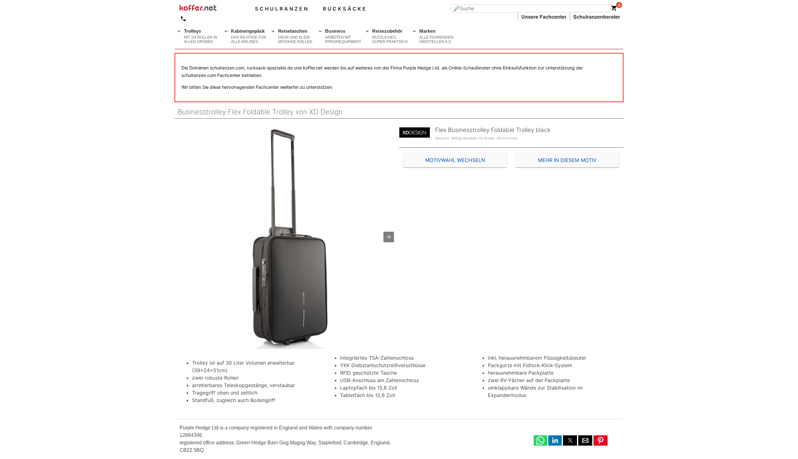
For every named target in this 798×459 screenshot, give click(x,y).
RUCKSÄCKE (345, 9)
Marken (436, 36)
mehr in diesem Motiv (567, 160)
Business (343, 36)
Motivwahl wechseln (455, 160)
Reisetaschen (295, 36)
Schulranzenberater (596, 16)
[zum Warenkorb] (614, 9)
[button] (388, 237)
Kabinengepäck (248, 36)
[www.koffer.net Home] (208, 8)
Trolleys (200, 36)
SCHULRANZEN (282, 9)
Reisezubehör (390, 36)
